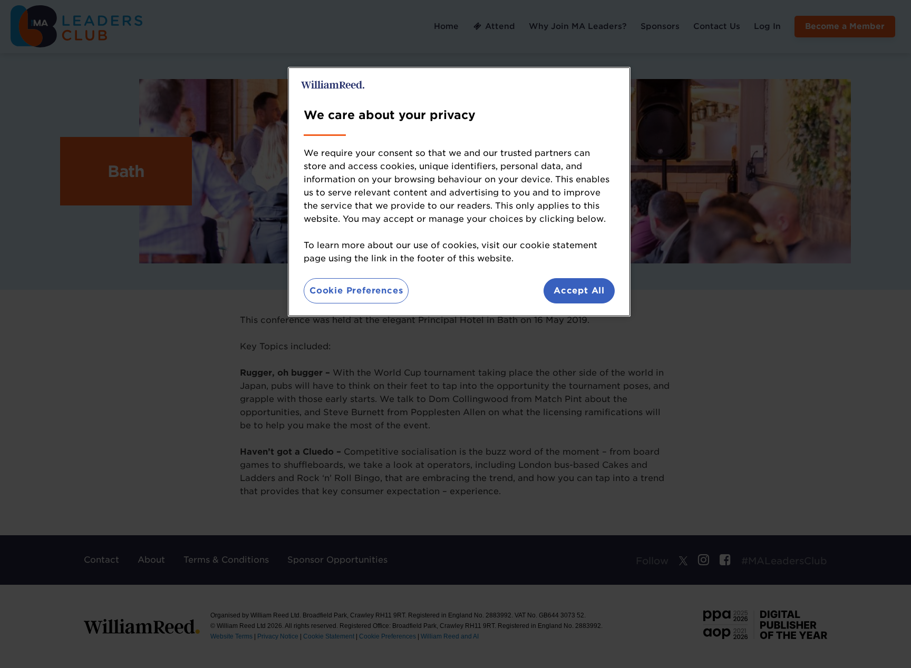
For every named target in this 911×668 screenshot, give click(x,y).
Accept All (579, 291)
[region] (459, 192)
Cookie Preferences (356, 291)
